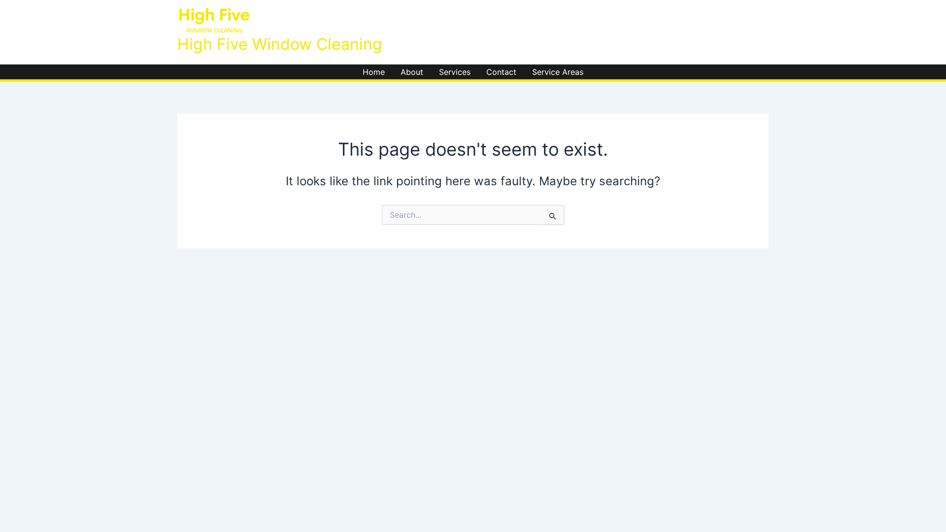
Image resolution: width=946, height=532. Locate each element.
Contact (501, 72)
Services (455, 72)
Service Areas (557, 72)
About (412, 72)
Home (374, 72)
